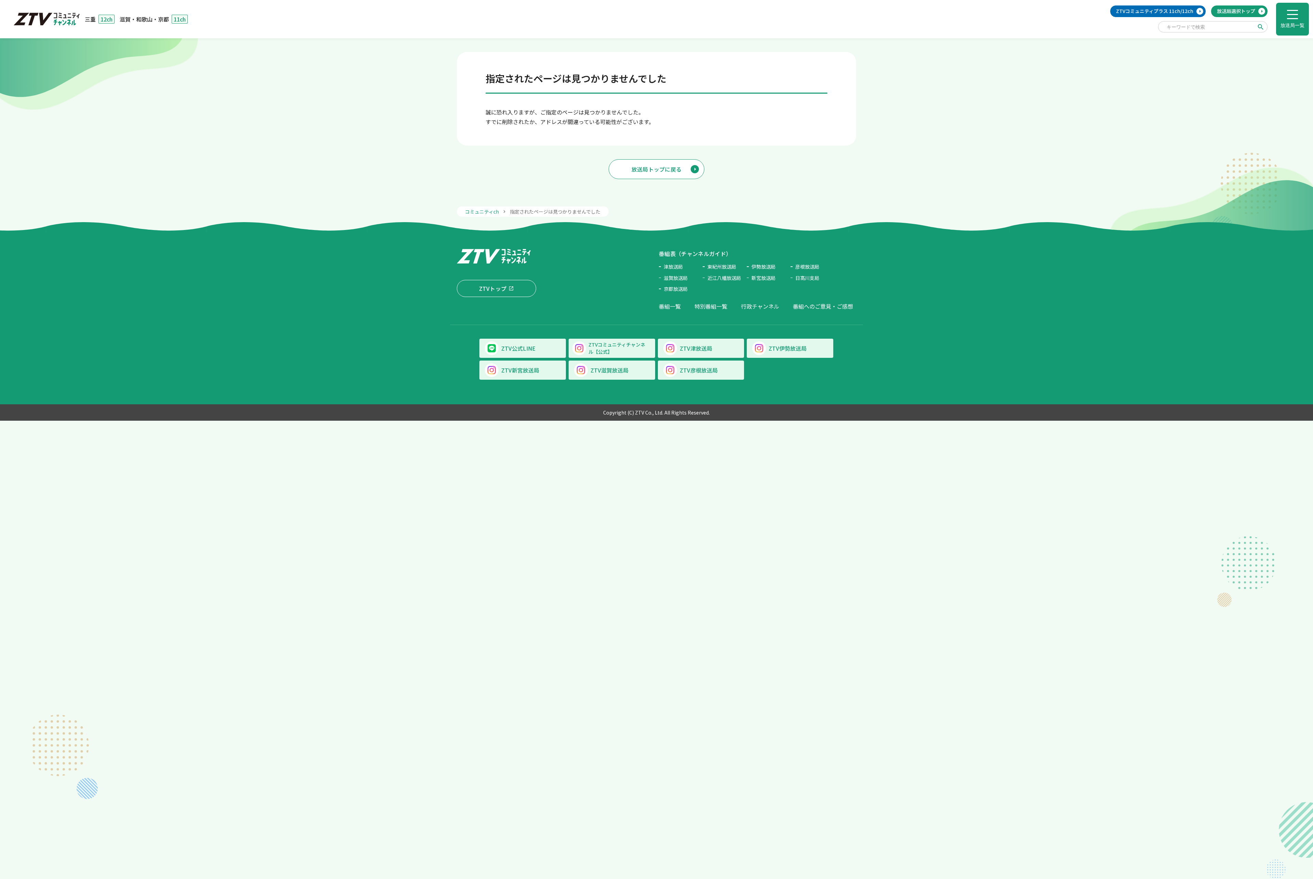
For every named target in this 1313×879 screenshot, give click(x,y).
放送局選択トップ (1236, 11)
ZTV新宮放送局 (520, 370)
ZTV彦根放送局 (699, 370)
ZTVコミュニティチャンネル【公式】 (616, 348)
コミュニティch (482, 211)
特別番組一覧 (710, 306)
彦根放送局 (807, 266)
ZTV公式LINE (518, 348)
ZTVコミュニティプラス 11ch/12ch (1154, 11)
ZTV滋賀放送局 (609, 370)
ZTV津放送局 (696, 348)
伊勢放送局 (763, 266)
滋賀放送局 (676, 277)
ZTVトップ (493, 288)
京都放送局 (676, 288)
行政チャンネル (760, 306)
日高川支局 (807, 277)
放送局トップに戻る (657, 169)
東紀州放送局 (721, 266)
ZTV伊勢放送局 (788, 348)
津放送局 (673, 266)
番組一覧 (670, 306)
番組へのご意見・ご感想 (823, 306)
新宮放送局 (763, 277)
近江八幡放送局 (724, 277)
